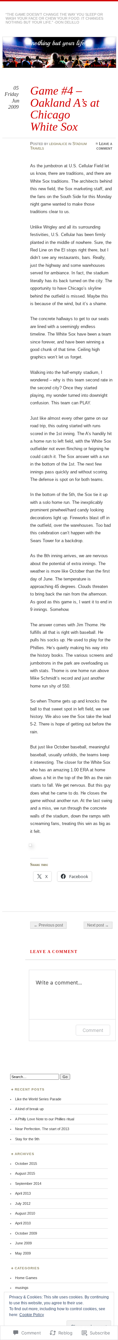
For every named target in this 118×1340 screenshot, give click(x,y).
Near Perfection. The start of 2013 (42, 1129)
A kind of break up (29, 1109)
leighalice (58, 143)
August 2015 (25, 1173)
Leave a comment (104, 146)
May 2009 (23, 1253)
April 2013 (23, 1193)
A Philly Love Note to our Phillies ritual (44, 1119)
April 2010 (23, 1223)
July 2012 (22, 1203)
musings (22, 1288)
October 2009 (26, 1233)
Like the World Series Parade (38, 1099)
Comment (93, 1030)
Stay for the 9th (27, 1139)
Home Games (26, 1278)
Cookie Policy (31, 1314)
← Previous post (48, 925)
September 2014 (28, 1183)
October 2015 (26, 1164)
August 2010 (25, 1213)
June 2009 (23, 1243)
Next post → (98, 925)
